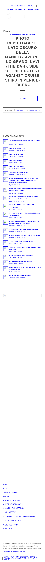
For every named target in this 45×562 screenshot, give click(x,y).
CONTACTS (7, 529)
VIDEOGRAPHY (10, 512)
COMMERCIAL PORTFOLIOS (13, 508)
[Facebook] (29, 2)
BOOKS (6, 496)
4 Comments (20, 110)
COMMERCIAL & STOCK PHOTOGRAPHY (20, 516)
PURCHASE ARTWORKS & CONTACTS (23, 6)
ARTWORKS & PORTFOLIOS (16, 9)
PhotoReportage (28, 34)
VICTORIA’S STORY (10, 525)
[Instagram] (18, 2)
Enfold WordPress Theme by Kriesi (14, 551)
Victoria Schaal (34, 110)
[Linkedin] (22, 2)
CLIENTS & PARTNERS (11, 500)
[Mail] (25, 2)
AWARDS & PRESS (33, 9)
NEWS (5, 489)
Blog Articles (15, 34)
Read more (22, 99)
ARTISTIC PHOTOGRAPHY (13, 504)
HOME (5, 485)
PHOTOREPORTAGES (13, 521)
